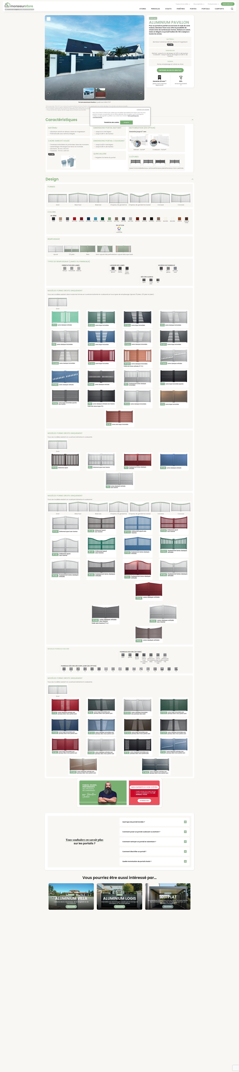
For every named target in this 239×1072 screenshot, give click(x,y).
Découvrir (71, 907)
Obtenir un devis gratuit (170, 70)
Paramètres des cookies (111, 122)
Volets (168, 9)
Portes (193, 9)
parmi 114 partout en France (20, 9)
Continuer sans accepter (143, 109)
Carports (219, 9)
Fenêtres (181, 9)
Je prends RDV (144, 801)
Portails (206, 9)
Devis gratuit (228, 4)
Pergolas (155, 9)
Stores (142, 9)
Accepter (126, 122)
